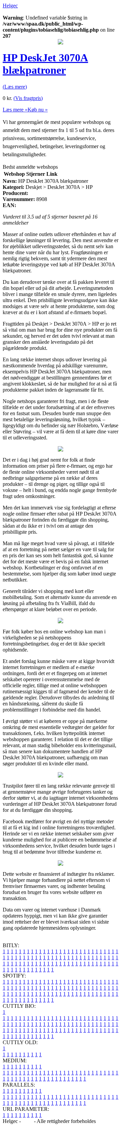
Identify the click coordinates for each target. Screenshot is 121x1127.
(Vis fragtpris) (28, 98)
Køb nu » (38, 109)
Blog (27, 1121)
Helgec (10, 5)
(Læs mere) (15, 87)
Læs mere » (15, 109)
